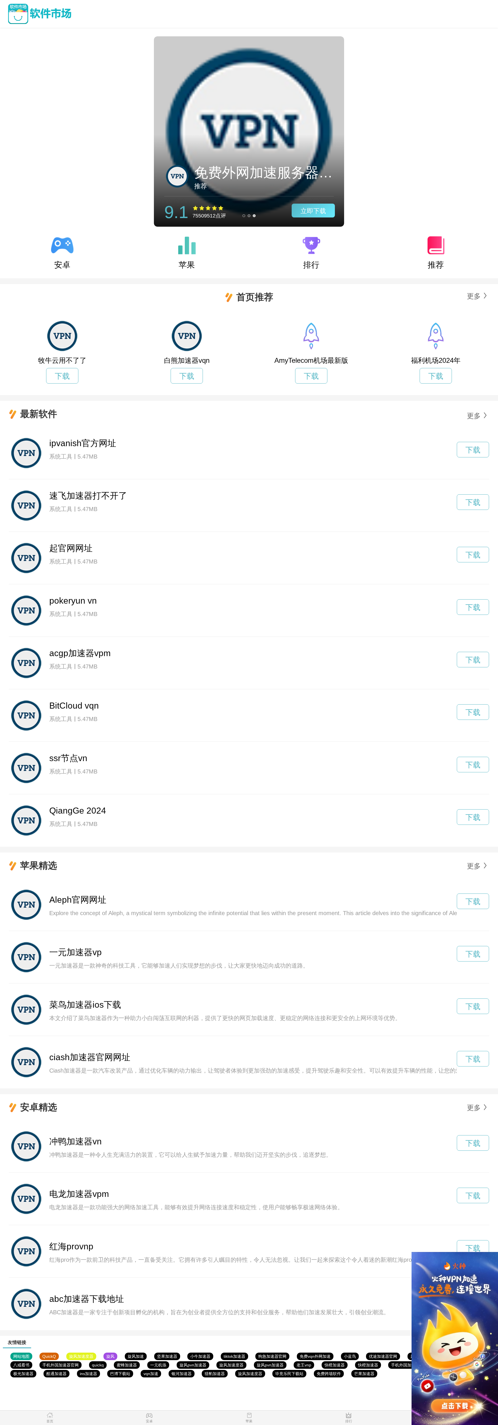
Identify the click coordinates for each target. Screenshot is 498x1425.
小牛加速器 (200, 1356)
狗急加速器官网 (272, 1356)
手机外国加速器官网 (60, 1365)
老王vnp (304, 1365)
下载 (62, 376)
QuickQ (49, 1356)
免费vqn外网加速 (315, 1356)
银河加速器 (181, 1373)
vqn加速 (151, 1373)
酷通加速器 (56, 1373)
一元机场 (158, 1365)
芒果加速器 (364, 1373)
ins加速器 (88, 1373)
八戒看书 (21, 1365)
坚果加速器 (167, 1356)
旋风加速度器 (81, 1356)
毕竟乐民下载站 (289, 1373)
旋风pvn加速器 (193, 1365)
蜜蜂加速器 (127, 1365)
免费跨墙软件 (329, 1373)
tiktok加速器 (234, 1356)
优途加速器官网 (383, 1356)
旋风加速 (136, 1356)
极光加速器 (23, 1373)
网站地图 (21, 1356)
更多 (474, 296)
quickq (98, 1365)
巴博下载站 (120, 1373)
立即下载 (313, 211)
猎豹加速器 (215, 1373)
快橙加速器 (335, 1365)
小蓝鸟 (350, 1356)
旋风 (110, 1356)
